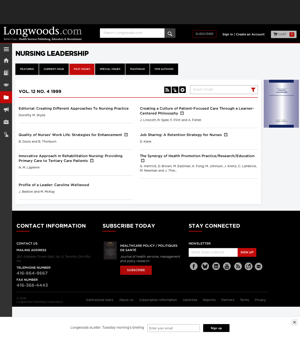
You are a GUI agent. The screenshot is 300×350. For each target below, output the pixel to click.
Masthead (137, 69)
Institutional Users (100, 300)
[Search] (253, 90)
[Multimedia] (6, 109)
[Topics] (6, 73)
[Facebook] (194, 266)
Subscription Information (158, 300)
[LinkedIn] (216, 266)
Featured (27, 69)
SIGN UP (246, 252)
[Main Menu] (6, 51)
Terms (245, 300)
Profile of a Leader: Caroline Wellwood (54, 185)
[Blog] (249, 269)
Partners (228, 300)
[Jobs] (6, 122)
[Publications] (6, 97)
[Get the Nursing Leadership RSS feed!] (167, 90)
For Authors (164, 69)
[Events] (6, 85)
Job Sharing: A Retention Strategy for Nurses (181, 135)
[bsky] (205, 266)
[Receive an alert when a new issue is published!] (182, 89)
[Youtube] (227, 266)
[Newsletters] (259, 266)
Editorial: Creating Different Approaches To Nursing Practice (74, 108)
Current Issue (54, 69)
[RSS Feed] (238, 266)
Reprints (210, 300)
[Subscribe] (6, 134)
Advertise (190, 300)
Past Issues (82, 69)
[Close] (294, 322)
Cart (285, 34)
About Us (126, 300)
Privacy (260, 300)
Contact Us (27, 243)
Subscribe (204, 34)
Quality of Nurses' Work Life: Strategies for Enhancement (71, 135)
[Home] (6, 60)
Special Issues (110, 69)
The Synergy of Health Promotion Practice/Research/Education (197, 156)
